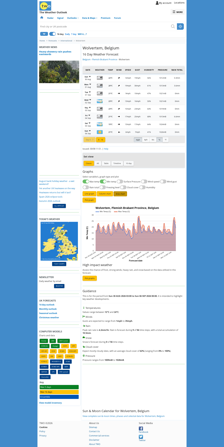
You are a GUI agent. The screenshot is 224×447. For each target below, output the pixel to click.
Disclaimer (94, 439)
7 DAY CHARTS (59, 264)
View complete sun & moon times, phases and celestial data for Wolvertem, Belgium (124, 416)
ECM (53, 351)
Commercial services (99, 435)
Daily (67, 34)
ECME (68, 361)
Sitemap (93, 427)
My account (165, 2)
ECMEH (44, 367)
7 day (73, 34)
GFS (73, 346)
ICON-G (44, 361)
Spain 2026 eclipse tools (50, 196)
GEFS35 (44, 372)
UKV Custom (63, 341)
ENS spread (64, 372)
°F (165, 139)
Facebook (143, 432)
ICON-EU (70, 356)
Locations (179, 2)
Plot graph (89, 200)
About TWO (94, 444)
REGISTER (59, 286)
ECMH (62, 351)
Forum (117, 18)
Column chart (105, 193)
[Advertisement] (59, 134)
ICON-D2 (44, 346)
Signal (60, 18)
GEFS (66, 367)
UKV (52, 341)
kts (153, 139)
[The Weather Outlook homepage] (42, 18)
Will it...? (82, 34)
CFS (53, 372)
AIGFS (65, 346)
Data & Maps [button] (89, 18)
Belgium (86, 59)
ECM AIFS (72, 351)
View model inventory (50, 402)
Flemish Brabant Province (104, 59)
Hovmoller (45, 377)
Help (106, 148)
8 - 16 (100, 139)
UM (51, 356)
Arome (43, 341)
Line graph (89, 193)
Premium (105, 18)
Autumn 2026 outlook (49, 201)
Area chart (120, 194)
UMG (60, 356)
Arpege (55, 346)
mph (138, 140)
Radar (50, 18)
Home (42, 41)
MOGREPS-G (56, 361)
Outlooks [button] (72, 18)
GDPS (43, 356)
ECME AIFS (56, 367)
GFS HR (44, 351)
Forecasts (52, 41)
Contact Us (94, 431)
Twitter (142, 440)
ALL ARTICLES (59, 206)
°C (159, 140)
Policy (42, 431)
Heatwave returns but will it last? (55, 192)
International (66, 41)
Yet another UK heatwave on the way (57, 188)
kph (146, 139)
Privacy (42, 435)
